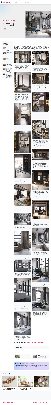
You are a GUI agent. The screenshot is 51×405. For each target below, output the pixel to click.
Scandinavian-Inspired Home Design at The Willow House (9, 65)
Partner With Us (36, 402)
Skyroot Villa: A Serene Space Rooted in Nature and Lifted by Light (9, 70)
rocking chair (17, 181)
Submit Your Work (44, 402)
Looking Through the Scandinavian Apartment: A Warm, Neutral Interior (8, 60)
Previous (45, 374)
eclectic (46, 45)
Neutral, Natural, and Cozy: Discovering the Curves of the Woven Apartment (9, 54)
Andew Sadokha (20, 63)
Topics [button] (4, 402)
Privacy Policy (10, 402)
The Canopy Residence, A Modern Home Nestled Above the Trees (9, 75)
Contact (27, 2)
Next (48, 374)
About (20, 2)
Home (15, 2)
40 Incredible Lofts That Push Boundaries (34, 342)
